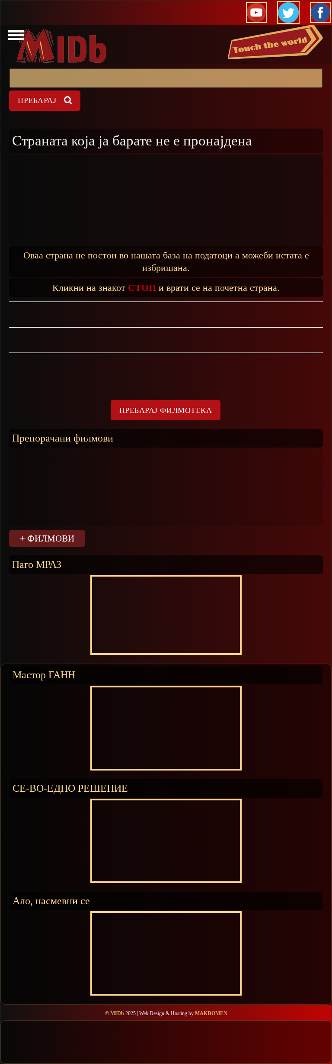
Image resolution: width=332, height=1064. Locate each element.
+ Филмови (47, 538)
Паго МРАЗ (36, 564)
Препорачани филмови (62, 438)
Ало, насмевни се (51, 900)
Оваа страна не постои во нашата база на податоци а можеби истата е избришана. (166, 261)
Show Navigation (15, 37)
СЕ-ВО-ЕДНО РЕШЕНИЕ (70, 788)
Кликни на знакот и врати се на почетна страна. (166, 287)
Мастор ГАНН (44, 674)
